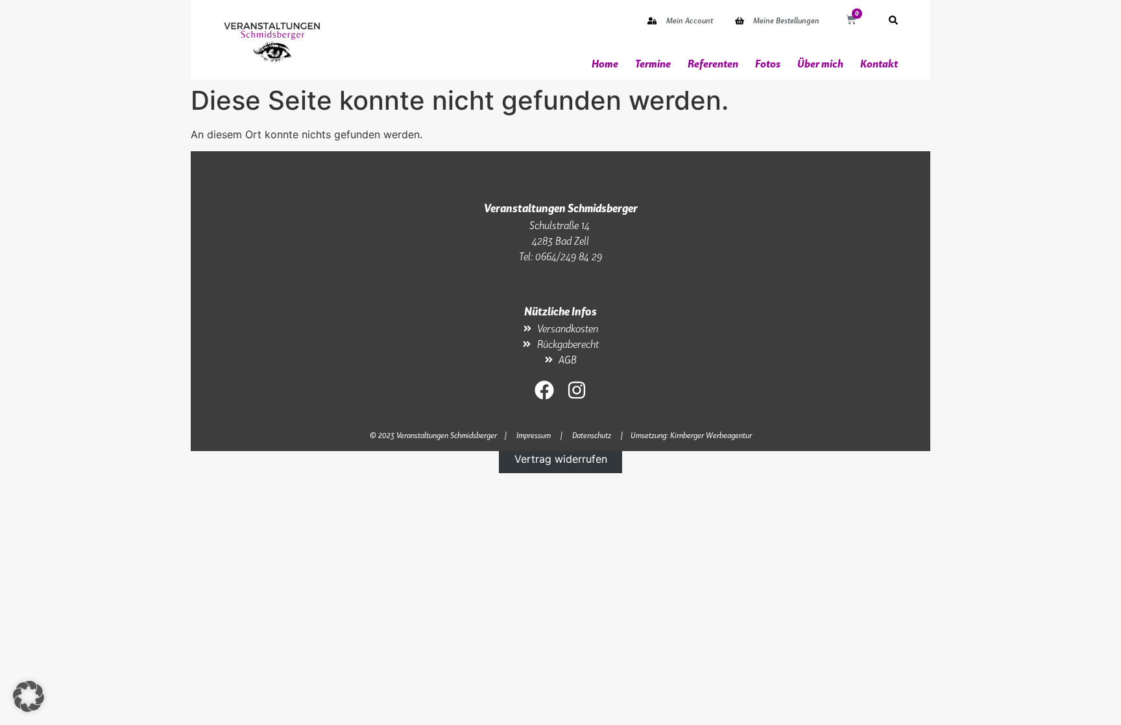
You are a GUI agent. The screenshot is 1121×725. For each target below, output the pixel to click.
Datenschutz (591, 435)
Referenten (713, 63)
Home (605, 63)
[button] (28, 696)
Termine (653, 63)
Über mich (820, 63)
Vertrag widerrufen (560, 458)
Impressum (533, 435)
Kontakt (879, 63)
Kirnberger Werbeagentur (711, 435)
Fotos (767, 63)
